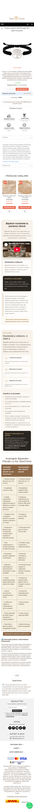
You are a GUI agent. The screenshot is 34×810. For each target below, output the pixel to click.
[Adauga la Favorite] (9, 211)
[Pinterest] (13, 728)
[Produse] (2, 24)
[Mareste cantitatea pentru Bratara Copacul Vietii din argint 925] (12, 89)
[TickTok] (20, 728)
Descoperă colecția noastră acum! (17, 634)
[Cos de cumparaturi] (28, 24)
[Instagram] (24, 728)
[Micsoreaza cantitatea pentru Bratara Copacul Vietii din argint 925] (7, 89)
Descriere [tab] (5, 137)
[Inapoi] (1, 29)
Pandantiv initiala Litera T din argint (25, 196)
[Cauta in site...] (32, 24)
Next (31, 51)
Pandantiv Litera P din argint (9, 196)
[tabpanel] (17, 49)
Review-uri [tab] (6, 165)
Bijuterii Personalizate (17, 30)
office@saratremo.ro (18, 738)
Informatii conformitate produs (10, 161)
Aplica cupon (27, 93)
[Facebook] (10, 728)
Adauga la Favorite (16, 108)
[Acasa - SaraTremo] (17, 18)
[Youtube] (17, 728)
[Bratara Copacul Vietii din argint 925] (17, 49)
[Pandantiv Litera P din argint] (9, 187)
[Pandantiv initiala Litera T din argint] (25, 187)
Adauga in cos (22, 89)
